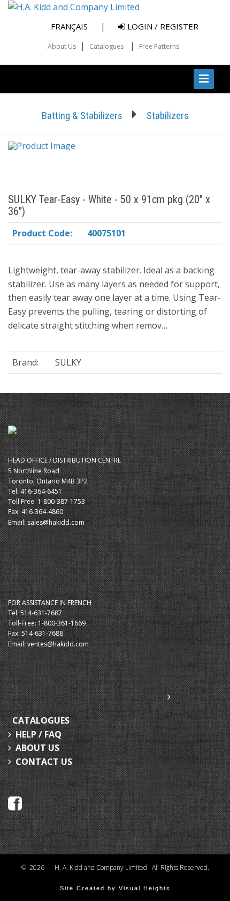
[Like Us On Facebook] (15, 803)
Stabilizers (168, 115)
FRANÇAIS (69, 26)
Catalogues (106, 46)
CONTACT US (44, 762)
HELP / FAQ (39, 734)
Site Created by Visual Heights (115, 888)
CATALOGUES (41, 720)
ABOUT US (37, 748)
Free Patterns (159, 46)
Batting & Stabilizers (82, 115)
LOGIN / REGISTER (161, 26)
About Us (62, 46)
